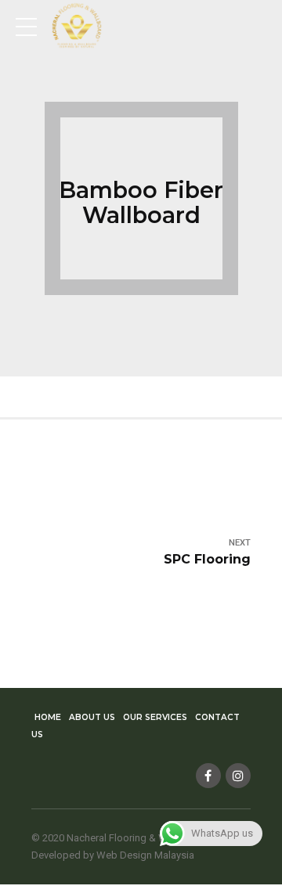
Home (47, 717)
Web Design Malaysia (145, 855)
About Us (92, 717)
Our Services (155, 717)
